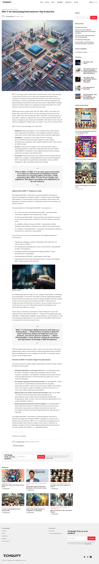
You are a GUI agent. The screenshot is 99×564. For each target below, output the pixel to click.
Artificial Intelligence (32, 483)
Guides (3, 533)
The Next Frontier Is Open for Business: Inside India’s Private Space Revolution (85, 31)
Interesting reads (14, 9)
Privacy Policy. (49, 458)
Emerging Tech (5, 9)
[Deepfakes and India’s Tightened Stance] (61, 475)
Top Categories (6, 528)
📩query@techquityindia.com (55, 533)
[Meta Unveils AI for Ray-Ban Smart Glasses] (61, 499)
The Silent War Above (81, 27)
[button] (96, 2)
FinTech (28, 507)
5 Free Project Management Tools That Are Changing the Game (85, 132)
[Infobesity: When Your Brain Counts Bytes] (13, 475)
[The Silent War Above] (78, 62)
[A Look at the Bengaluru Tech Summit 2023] (13, 499)
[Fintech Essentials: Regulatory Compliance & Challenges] (37, 499)
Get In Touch (52, 528)
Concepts (4, 530)
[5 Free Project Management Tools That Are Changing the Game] (86, 118)
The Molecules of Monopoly (82, 39)
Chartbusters (5, 536)
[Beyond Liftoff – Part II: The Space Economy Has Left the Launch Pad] (78, 96)
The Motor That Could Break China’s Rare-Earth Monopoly (85, 36)
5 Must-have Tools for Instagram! (84, 159)
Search (77, 13)
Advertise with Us (6, 541)
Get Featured (51, 530)
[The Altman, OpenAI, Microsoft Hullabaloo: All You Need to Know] (37, 475)
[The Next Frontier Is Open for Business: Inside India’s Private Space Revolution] (78, 70)
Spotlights (4, 538)
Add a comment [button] (19, 445)
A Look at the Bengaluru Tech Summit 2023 (85, 186)
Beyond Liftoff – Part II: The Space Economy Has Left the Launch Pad (84, 42)
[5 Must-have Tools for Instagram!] (86, 146)
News (28, 484)
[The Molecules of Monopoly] (78, 88)
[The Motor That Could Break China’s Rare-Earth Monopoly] (78, 79)
